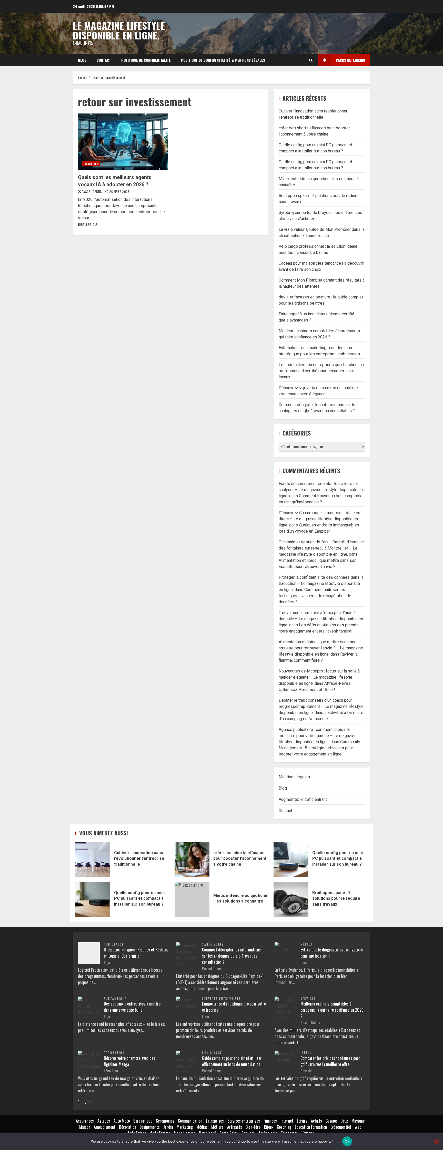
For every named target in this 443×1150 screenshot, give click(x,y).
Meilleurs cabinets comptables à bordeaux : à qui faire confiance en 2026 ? (332, 1010)
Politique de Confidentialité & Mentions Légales (223, 60)
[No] (436, 1141)
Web (358, 1127)
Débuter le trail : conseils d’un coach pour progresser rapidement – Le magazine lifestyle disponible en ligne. (321, 706)
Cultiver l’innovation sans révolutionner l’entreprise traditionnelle (92, 859)
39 (89, 1102)
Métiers (217, 1127)
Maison (306, 944)
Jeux (344, 1121)
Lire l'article (87, 224)
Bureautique (115, 999)
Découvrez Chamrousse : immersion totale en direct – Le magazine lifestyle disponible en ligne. (319, 518)
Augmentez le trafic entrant (303, 799)
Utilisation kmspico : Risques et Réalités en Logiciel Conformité (136, 953)
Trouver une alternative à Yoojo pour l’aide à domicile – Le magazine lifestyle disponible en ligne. (321, 618)
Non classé (114, 944)
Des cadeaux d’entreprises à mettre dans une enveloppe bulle (132, 1007)
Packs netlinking (350, 60)
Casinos (332, 1121)
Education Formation (311, 1127)
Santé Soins (213, 944)
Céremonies (165, 1121)
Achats (316, 1121)
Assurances (85, 1121)
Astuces (103, 1121)
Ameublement (104, 1127)
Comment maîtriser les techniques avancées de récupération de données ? (315, 595)
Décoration (114, 1053)
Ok (347, 1141)
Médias (202, 1127)
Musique (358, 1121)
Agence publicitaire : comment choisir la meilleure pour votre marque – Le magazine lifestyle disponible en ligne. (318, 735)
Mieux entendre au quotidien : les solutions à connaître (192, 899)
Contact (104, 60)
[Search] (311, 60)
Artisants (234, 1127)
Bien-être (253, 1127)
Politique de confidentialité (146, 60)
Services (308, 999)
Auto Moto (122, 1121)
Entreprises (215, 1121)
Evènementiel (340, 1127)
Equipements (150, 1127)
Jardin (306, 1053)
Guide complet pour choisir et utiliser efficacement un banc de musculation (232, 1061)
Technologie (91, 163)
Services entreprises (221, 999)
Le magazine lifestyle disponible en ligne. (119, 30)
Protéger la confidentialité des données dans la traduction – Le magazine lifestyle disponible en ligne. (321, 583)
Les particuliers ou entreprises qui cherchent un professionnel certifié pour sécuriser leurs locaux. (321, 370)
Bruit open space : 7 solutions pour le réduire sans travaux (291, 899)
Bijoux (268, 1127)
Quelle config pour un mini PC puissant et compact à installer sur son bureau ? (291, 859)
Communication (190, 1121)
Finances (270, 1121)
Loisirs (302, 1121)
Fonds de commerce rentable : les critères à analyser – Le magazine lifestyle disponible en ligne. (321, 489)
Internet (286, 1121)
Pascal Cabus (92, 191)
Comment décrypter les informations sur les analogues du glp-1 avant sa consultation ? (231, 956)
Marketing (185, 1127)
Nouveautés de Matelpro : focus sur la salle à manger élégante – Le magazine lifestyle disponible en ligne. (319, 677)
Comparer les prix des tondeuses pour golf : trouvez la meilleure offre (330, 1061)
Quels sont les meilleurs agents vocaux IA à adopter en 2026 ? (123, 141)
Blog (82, 60)
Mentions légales (294, 776)
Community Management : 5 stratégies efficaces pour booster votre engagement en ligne (319, 748)
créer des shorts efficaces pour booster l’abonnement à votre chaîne (192, 859)
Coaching (284, 1127)
